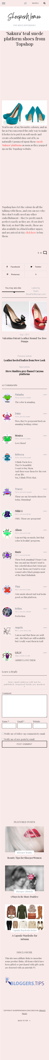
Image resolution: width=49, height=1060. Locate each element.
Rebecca (19, 454)
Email (20, 721)
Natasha (19, 394)
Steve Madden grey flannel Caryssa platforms (24, 370)
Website (36, 721)
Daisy (18, 413)
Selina (18, 608)
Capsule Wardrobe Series (24, 930)
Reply (45, 395)
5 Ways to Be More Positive (24, 896)
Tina (17, 586)
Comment (6, 693)
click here (31, 232)
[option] (24, 322)
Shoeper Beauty (24, 852)
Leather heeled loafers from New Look (24, 358)
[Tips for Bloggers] (24, 988)
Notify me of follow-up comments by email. (24, 733)
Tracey (18, 489)
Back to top (23, 1021)
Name (5, 721)
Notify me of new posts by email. (19, 739)
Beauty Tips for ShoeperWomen (24, 857)
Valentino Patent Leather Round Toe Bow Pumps (24, 340)
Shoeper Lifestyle (24, 891)
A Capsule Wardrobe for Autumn (24, 937)
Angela (19, 627)
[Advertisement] (24, 74)
